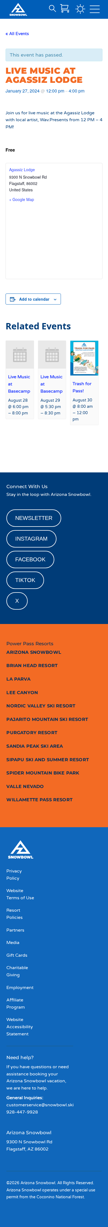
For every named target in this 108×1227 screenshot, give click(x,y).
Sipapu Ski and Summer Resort (47, 759)
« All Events (17, 33)
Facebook (30, 559)
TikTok (25, 580)
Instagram (31, 539)
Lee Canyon (22, 692)
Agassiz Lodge (22, 169)
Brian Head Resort (32, 665)
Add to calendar (34, 299)
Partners (15, 930)
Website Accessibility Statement (19, 1026)
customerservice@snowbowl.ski (40, 1105)
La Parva (18, 679)
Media (12, 942)
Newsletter (33, 518)
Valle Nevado (25, 786)
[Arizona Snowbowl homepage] (18, 9)
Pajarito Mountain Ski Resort (47, 719)
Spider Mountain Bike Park (42, 773)
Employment (20, 987)
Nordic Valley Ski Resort (40, 705)
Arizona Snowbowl (33, 652)
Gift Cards (16, 955)
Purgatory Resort (31, 732)
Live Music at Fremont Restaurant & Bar (29, 450)
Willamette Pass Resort (39, 799)
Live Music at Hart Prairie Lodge (84, 450)
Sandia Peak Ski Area (34, 746)
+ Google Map (21, 199)
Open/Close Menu (95, 10)
